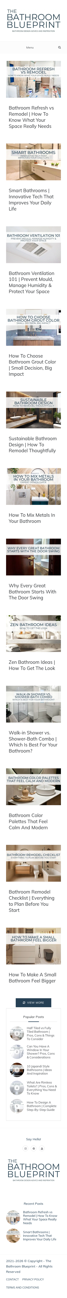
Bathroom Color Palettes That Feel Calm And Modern (28, 821)
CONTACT (12, 1279)
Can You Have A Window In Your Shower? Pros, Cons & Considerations (41, 1051)
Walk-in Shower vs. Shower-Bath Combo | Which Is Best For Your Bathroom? (33, 742)
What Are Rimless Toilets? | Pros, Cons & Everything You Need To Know (42, 1087)
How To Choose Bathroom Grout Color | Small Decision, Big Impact (32, 365)
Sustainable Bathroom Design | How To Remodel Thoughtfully (33, 445)
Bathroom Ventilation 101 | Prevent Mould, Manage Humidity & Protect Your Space (31, 282)
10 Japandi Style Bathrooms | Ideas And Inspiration (39, 1069)
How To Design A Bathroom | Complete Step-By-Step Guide (41, 1106)
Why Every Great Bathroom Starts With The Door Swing (32, 592)
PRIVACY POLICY (33, 1279)
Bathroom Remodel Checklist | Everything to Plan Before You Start (31, 901)
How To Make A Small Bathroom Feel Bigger (32, 978)
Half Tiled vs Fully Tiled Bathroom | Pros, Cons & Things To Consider (40, 1033)
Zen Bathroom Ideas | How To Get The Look (32, 665)
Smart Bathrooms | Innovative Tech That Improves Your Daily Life (31, 200)
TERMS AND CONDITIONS (22, 1287)
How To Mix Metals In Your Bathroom (32, 518)
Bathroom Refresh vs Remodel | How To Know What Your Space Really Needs (31, 117)
